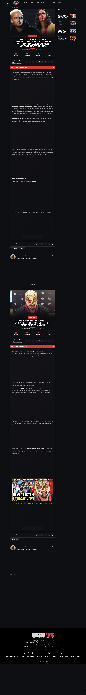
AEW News (16, 7)
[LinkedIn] (36, 62)
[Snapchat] (49, 62)
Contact (46, 656)
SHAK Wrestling (25, 388)
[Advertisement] (21, 168)
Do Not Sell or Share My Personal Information (43, 663)
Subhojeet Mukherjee (26, 49)
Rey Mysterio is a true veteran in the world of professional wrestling (28, 351)
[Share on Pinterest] (46, 244)
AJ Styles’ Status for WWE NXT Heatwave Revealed (62, 39)
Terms (78, 656)
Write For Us (20, 656)
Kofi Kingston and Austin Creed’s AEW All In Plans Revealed (63, 24)
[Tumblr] (45, 653)
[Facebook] (27, 62)
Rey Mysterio (15, 539)
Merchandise (30, 656)
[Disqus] (32, 594)
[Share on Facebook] (36, 244)
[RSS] (61, 653)
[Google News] (33, 62)
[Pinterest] (39, 62)
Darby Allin (14, 248)
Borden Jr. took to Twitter (18, 118)
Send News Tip (10, 656)
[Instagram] (46, 62)
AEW (37, 3)
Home (25, 3)
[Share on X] (39, 244)
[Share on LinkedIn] (42, 244)
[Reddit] (52, 62)
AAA (48, 3)
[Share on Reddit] (49, 244)
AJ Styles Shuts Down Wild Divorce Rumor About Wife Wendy (63, 16)
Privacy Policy (69, 656)
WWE (31, 3)
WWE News (32, 317)
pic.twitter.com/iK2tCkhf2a (19, 178)
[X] (30, 62)
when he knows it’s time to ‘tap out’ (35, 448)
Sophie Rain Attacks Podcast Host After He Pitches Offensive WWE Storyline (63, 31)
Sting (22, 248)
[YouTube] (42, 62)
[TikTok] (57, 653)
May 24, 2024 (32, 181)
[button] (63, 3)
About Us (39, 656)
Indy (59, 3)
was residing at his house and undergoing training (24, 106)
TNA (42, 3)
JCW (53, 3)
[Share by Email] (52, 244)
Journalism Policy (57, 656)
